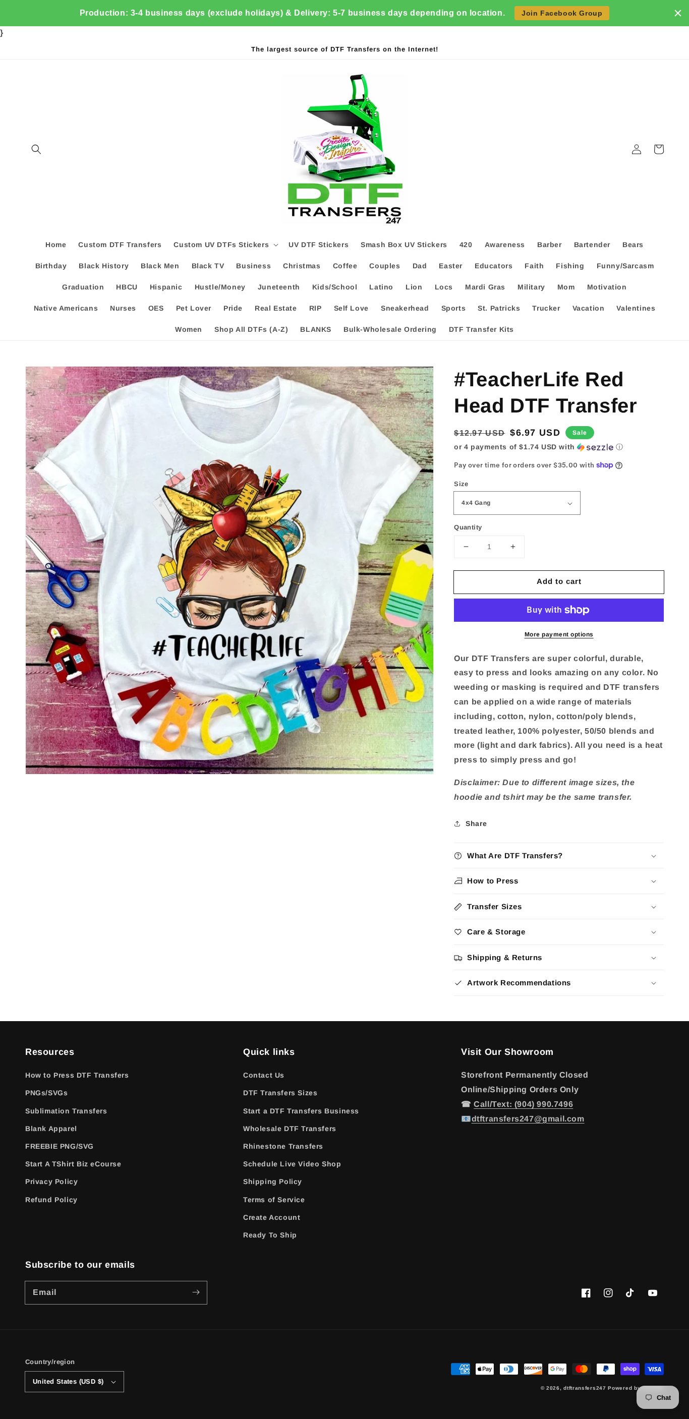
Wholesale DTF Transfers (289, 1129)
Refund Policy (51, 1200)
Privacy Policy (51, 1181)
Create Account (271, 1217)
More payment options (559, 634)
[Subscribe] (196, 1292)
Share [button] (476, 823)
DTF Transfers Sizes (280, 1093)
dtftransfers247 (584, 1388)
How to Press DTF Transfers (77, 1075)
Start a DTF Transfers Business (301, 1111)
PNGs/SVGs (46, 1093)
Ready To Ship (270, 1235)
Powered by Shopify (636, 1388)
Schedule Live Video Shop (292, 1164)
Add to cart (559, 581)
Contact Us (263, 1075)
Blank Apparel (51, 1129)
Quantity (468, 527)
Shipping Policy (272, 1181)
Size (461, 484)
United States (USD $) (68, 1381)
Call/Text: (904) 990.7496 (523, 1104)
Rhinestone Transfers (283, 1146)
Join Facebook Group (562, 13)
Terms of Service (274, 1200)
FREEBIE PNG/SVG (59, 1146)
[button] (36, 149)
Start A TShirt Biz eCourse (73, 1164)
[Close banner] (678, 13)
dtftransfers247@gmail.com (528, 1118)
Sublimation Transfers (66, 1111)
